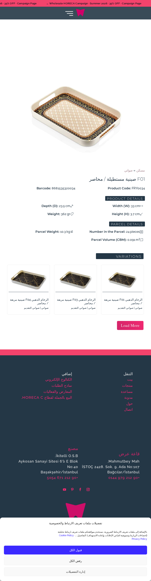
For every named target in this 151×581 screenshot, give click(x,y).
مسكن (140, 170)
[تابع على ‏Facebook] (80, 489)
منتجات (127, 385)
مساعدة (127, 391)
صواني (128, 170)
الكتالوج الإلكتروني (58, 379)
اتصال (128, 409)
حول (129, 403)
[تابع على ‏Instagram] (88, 489)
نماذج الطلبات (62, 385)
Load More (130, 325)
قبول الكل (75, 550)
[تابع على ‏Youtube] (64, 489)
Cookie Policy (66, 535)
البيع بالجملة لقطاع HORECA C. (46, 397)
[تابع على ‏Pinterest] (72, 489)
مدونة (128, 397)
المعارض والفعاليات (57, 391)
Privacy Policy (139, 539)
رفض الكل (75, 561)
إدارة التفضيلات (75, 572)
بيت (130, 379)
